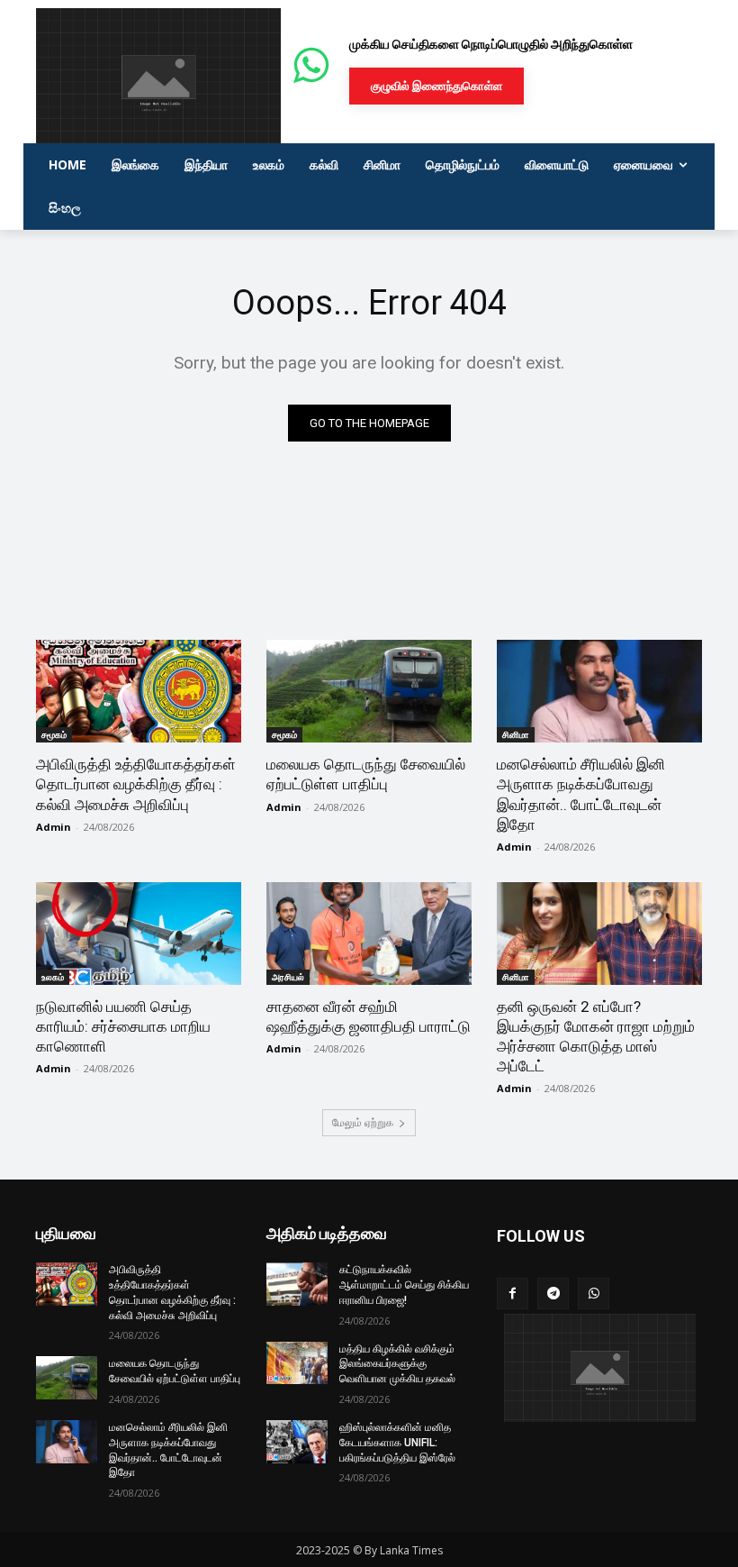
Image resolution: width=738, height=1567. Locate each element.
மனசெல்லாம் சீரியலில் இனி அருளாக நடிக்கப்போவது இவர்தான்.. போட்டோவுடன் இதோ (581, 794)
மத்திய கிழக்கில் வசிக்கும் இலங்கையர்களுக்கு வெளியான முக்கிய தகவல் (397, 1364)
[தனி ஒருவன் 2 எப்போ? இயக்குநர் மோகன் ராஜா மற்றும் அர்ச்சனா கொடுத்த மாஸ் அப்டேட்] (599, 933)
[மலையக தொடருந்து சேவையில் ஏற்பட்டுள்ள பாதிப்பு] (369, 691)
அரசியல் (288, 976)
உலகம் (52, 976)
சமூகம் (54, 734)
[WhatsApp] (593, 1293)
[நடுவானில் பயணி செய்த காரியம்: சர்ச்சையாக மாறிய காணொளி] (138, 933)
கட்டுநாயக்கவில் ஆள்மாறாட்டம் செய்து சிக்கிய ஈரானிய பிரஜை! (404, 1285)
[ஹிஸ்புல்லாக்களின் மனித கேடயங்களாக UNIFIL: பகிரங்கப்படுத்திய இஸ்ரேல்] (297, 1441)
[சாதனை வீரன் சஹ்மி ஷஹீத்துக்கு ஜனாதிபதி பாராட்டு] (369, 933)
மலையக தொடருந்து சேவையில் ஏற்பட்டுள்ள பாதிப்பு (365, 774)
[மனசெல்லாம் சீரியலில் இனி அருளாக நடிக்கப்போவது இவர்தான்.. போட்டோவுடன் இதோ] (599, 691)
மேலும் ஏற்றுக (362, 1122)
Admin (53, 827)
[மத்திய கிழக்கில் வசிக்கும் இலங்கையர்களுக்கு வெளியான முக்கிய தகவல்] (297, 1363)
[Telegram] (553, 1293)
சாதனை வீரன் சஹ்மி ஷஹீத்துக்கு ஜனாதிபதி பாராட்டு (368, 1016)
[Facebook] (512, 1293)
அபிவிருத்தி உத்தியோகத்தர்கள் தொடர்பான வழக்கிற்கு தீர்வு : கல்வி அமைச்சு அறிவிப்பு (136, 784)
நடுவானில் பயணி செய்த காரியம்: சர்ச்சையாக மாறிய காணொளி (123, 1026)
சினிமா (515, 734)
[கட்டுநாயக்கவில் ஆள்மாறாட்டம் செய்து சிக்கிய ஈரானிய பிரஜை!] (297, 1284)
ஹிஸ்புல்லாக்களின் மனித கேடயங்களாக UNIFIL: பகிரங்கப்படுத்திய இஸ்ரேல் (397, 1442)
